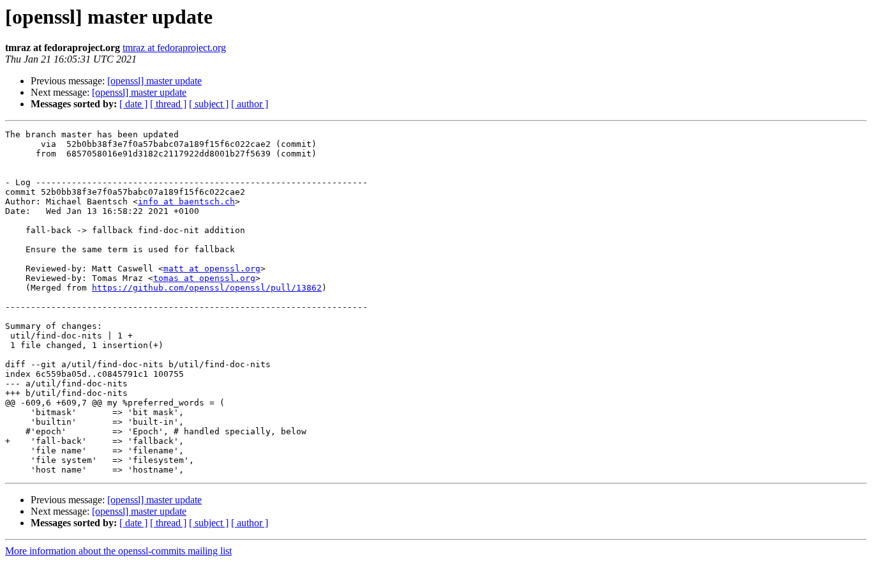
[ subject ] (209, 103)
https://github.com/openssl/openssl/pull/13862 (207, 287)
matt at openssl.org (211, 268)
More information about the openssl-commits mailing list (118, 550)
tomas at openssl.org (204, 278)
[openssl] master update (154, 80)
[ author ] (249, 103)
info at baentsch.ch (186, 201)
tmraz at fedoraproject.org (174, 47)
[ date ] (133, 103)
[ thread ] (168, 103)
